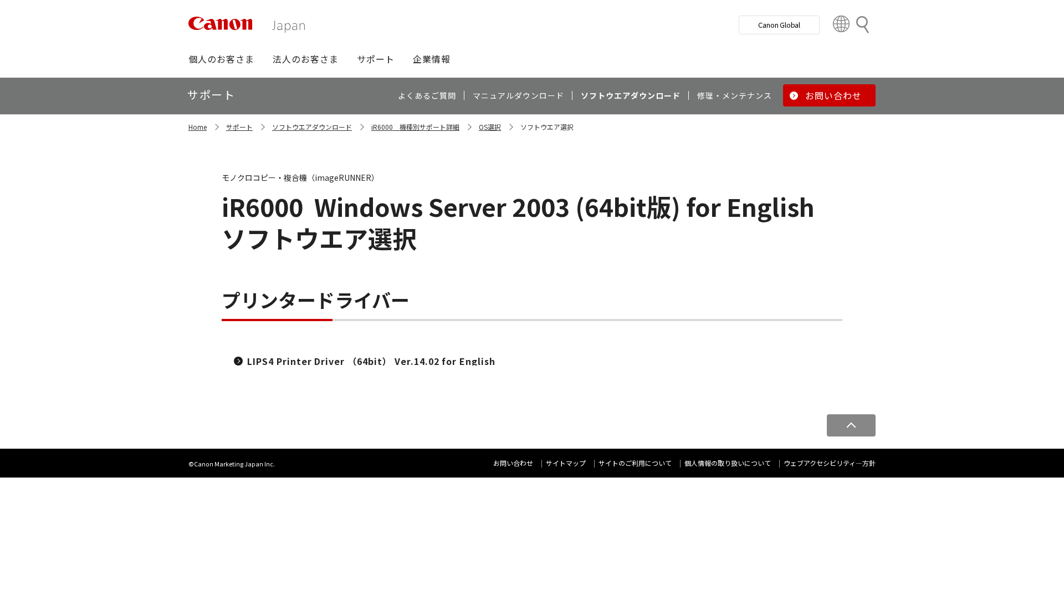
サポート (239, 126)
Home (197, 126)
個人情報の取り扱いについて (727, 463)
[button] (221, 59)
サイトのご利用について (635, 463)
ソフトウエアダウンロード (312, 126)
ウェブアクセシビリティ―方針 (830, 463)
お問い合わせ (513, 463)
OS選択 (490, 126)
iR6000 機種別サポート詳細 (415, 126)
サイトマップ (566, 463)
